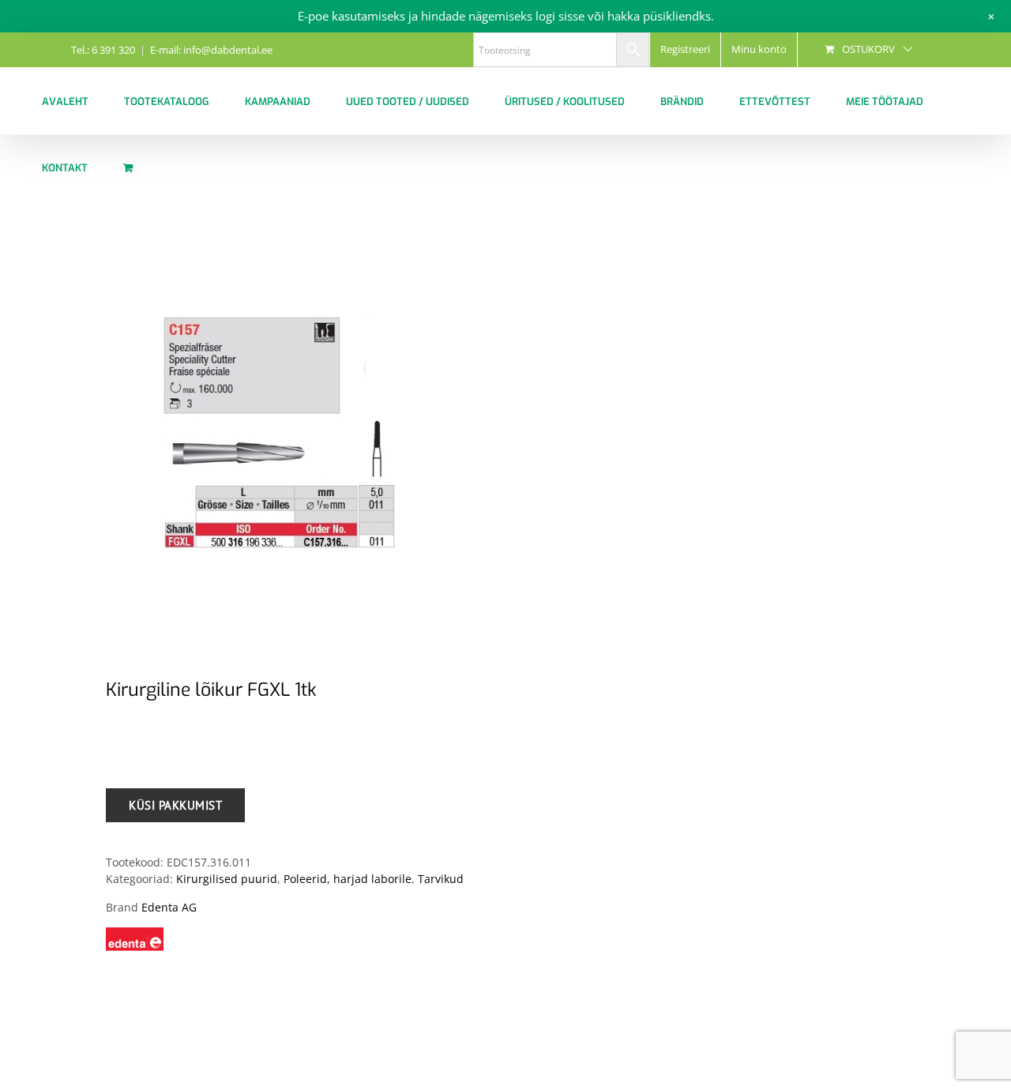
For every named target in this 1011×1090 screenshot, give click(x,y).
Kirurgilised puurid (226, 878)
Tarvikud (441, 878)
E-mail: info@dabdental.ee (211, 50)
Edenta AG (169, 907)
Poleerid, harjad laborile (348, 878)
